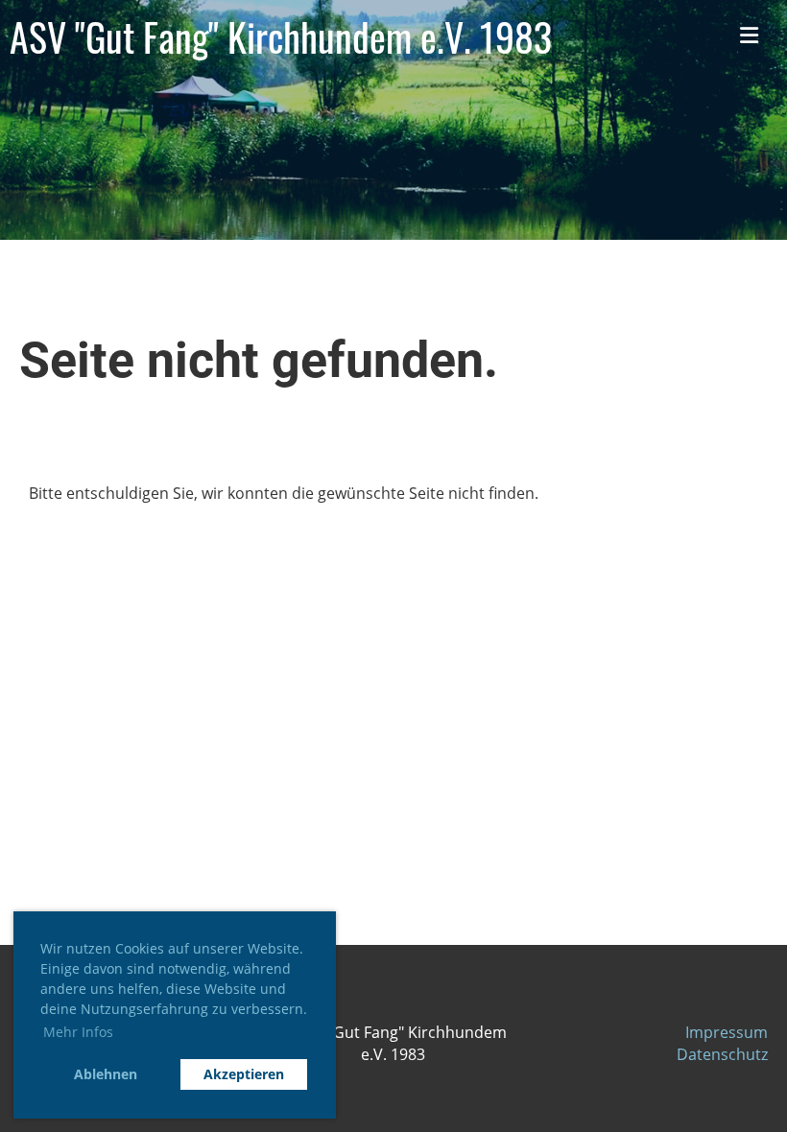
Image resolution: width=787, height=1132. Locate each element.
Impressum (726, 1032)
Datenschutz (722, 1054)
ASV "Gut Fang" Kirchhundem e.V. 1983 (281, 36)
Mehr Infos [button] (78, 1032)
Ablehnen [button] (105, 1074)
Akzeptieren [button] (243, 1074)
